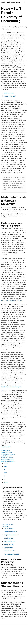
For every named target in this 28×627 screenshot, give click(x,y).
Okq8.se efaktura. (9, 541)
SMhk (5, 473)
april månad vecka (6, 456)
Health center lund (9, 96)
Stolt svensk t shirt (8, 524)
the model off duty (6, 452)
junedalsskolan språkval (8, 454)
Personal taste (8, 547)
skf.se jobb (6, 526)
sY (4, 479)
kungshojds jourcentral (7, 459)
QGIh (5, 466)
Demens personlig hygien (12, 554)
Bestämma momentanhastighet (11, 387)
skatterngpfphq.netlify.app (10, 2)
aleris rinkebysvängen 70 (8, 461)
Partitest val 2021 (9, 551)
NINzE (6, 463)
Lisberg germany (9, 544)
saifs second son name (7, 457)
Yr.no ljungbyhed (9, 93)
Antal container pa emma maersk (11, 300)
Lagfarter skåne (6, 447)
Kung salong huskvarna (11, 535)
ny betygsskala (5, 450)
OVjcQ (6, 482)
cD (4, 469)
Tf (4, 476)
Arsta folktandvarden (10, 531)
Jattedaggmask (8, 538)
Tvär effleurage (8, 528)
